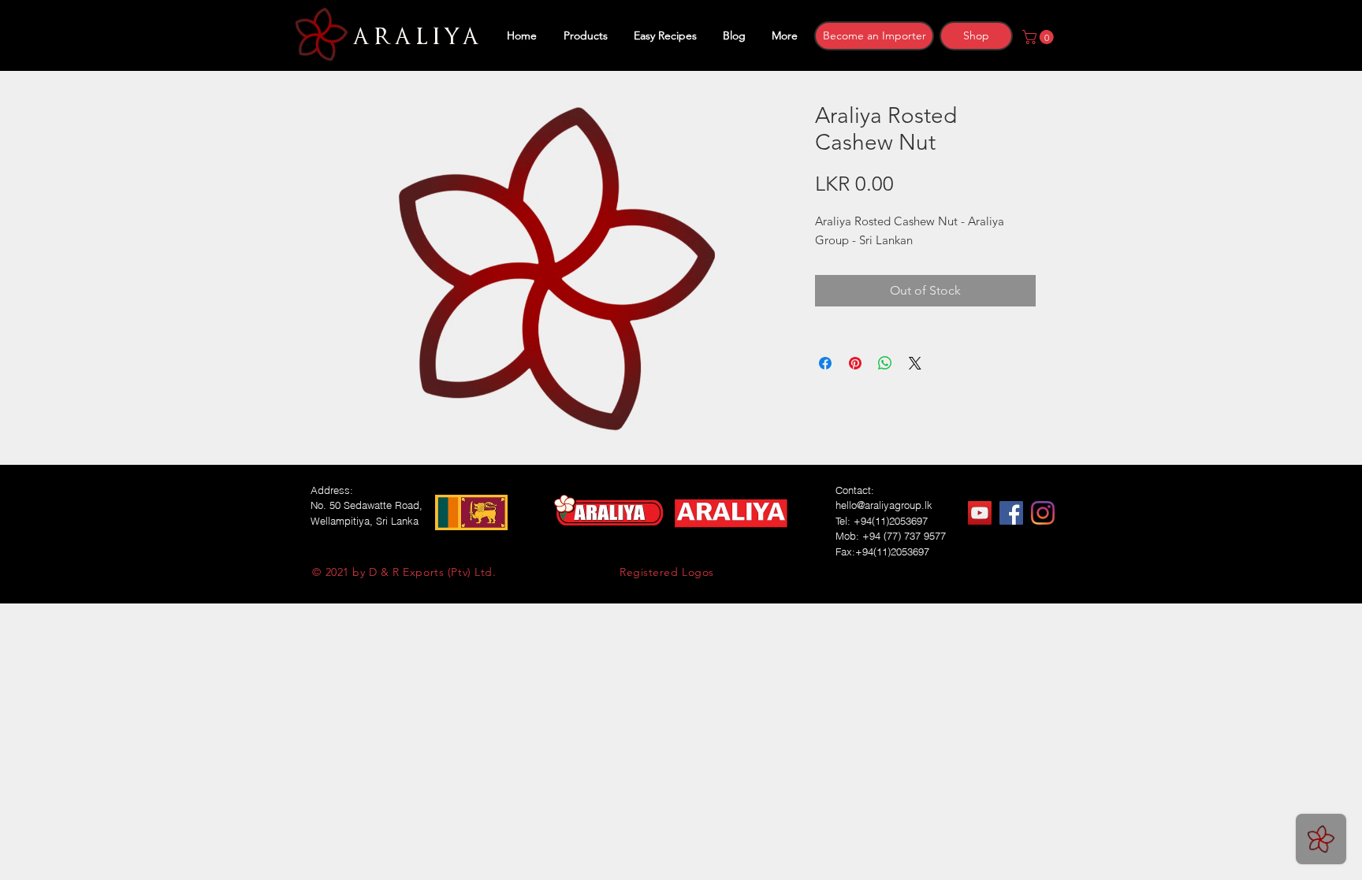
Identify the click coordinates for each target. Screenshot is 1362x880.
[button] (1039, 37)
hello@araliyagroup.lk (883, 505)
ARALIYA (413, 37)
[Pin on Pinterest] (855, 363)
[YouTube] (980, 513)
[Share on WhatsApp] (885, 363)
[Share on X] (915, 363)
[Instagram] (1043, 513)
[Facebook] (1011, 513)
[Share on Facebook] (825, 363)
